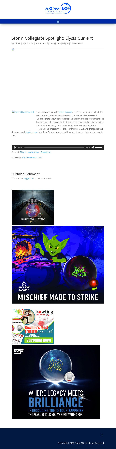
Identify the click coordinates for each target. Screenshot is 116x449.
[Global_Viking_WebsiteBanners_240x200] (33, 224)
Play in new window (29, 152)
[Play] (15, 147)
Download (46, 152)
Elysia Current (65, 112)
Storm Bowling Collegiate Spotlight (52, 43)
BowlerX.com (32, 132)
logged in (28, 178)
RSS (40, 157)
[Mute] (92, 147)
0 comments (76, 43)
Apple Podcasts (29, 157)
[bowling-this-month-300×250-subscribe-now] (33, 343)
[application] (58, 147)
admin (17, 43)
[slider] (99, 147)
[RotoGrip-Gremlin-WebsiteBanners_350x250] (58, 302)
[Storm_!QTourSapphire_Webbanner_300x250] (56, 418)
